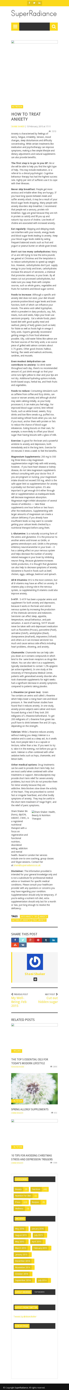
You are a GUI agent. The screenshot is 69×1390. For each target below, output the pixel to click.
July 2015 (38, 1235)
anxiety (43, 916)
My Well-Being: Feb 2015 (18, 1002)
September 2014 (22, 1280)
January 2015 (21, 1254)
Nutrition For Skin (23, 1195)
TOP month (39, 1292)
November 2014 (22, 1267)
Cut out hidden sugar (48, 1000)
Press (17, 1202)
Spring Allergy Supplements (29, 1109)
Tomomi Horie (17, 1067)
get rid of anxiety (21, 920)
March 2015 (20, 1248)
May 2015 (19, 1241)
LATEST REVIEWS (23, 1292)
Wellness (17, 1051)
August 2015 (21, 1235)
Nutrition (17, 107)
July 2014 (42, 1280)
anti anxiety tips (29, 916)
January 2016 (38, 1229)
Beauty (18, 1189)
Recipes (35, 1202)
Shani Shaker (18, 126)
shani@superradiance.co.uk (27, 865)
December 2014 (22, 1261)
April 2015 (36, 1241)
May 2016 (19, 1229)
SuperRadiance (21, 1388)
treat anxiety (39, 920)
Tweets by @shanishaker (25, 1316)
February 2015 (40, 1248)
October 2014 (21, 1274)
